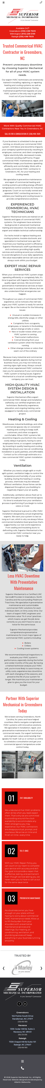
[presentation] (3, 968)
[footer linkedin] (24, 1004)
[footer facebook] (19, 1004)
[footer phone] (22, 1068)
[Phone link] (41, 2)
